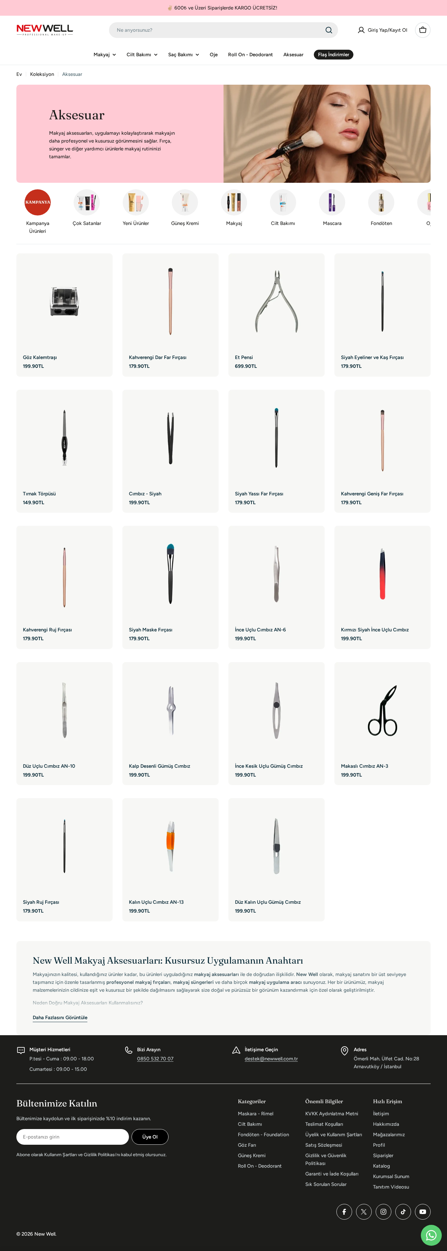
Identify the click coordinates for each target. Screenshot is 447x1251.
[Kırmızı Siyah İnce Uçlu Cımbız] (382, 574)
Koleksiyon (42, 74)
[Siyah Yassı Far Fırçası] (276, 438)
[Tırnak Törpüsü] (64, 438)
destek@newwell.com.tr (271, 1059)
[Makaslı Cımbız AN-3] (382, 710)
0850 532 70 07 (155, 1059)
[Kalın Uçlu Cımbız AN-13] (170, 846)
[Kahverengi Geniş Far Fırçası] (382, 438)
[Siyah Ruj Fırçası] (64, 846)
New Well (44, 1234)
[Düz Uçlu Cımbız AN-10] (64, 710)
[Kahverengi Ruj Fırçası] (64, 574)
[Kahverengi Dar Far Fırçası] (170, 301)
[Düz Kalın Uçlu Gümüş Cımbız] (276, 846)
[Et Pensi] (276, 301)
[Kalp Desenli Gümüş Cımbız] (170, 710)
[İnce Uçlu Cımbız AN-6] (276, 574)
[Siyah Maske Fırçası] (170, 574)
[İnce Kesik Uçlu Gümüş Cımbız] (276, 710)
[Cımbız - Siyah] (170, 438)
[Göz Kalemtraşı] (64, 301)
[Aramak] (329, 30)
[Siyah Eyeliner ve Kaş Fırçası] (382, 301)
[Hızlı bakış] (103, 268)
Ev (19, 74)
